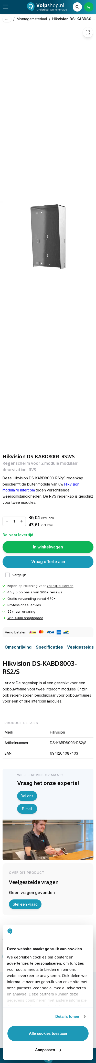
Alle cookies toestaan (48, 1033)
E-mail (27, 808)
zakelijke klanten (60, 586)
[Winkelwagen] (88, 7)
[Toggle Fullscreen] (88, 32)
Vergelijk (19, 575)
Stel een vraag (25, 904)
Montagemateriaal (32, 19)
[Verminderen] (7, 521)
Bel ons (27, 796)
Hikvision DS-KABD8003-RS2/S (74, 19)
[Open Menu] (6, 7)
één (15, 701)
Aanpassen (45, 1050)
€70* (51, 598)
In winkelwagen (48, 546)
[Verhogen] (21, 521)
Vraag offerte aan (48, 561)
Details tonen (67, 1016)
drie (27, 701)
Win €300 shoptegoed (25, 618)
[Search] (77, 7)
